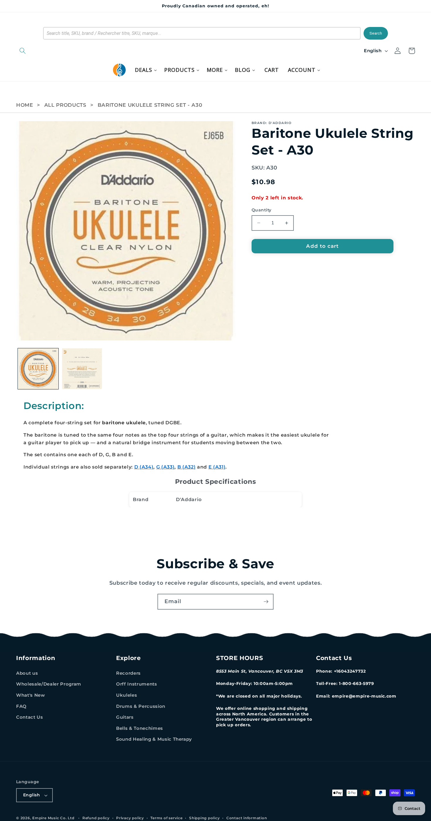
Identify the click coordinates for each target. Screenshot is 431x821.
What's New (30, 695)
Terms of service (166, 818)
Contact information (246, 818)
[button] (52, 51)
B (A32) (186, 467)
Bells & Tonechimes (139, 728)
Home (24, 105)
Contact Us (29, 717)
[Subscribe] (266, 602)
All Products (65, 105)
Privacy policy (130, 818)
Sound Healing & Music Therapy (154, 739)
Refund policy (96, 818)
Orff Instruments (136, 684)
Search (375, 33)
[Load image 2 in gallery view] (82, 368)
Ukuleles (126, 695)
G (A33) (165, 467)
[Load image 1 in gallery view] (38, 368)
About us (27, 673)
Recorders (128, 673)
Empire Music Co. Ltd (53, 818)
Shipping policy (204, 818)
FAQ (21, 706)
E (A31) (217, 467)
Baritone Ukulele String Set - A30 (150, 105)
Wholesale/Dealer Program (48, 684)
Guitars (125, 717)
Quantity (262, 210)
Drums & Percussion (140, 706)
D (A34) (144, 467)
